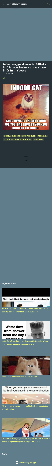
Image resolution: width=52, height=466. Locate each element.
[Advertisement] (26, 35)
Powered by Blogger (27, 463)
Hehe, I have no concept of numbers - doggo (19, 377)
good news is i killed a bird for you (17, 139)
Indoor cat (38, 139)
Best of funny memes (18, 4)
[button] (4, 78)
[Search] (48, 4)
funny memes (42, 136)
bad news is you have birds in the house (19, 136)
